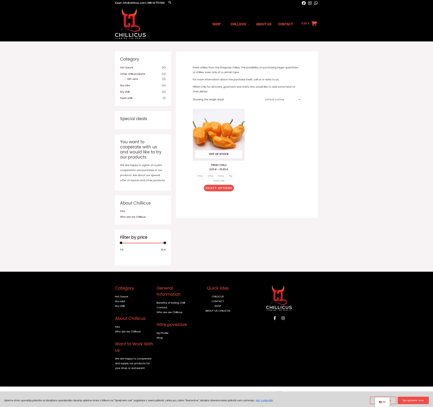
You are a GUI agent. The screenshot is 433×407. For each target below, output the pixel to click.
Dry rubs (125, 85)
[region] (216, 399)
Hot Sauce (126, 67)
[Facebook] (304, 3)
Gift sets (132, 79)
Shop (160, 338)
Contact (162, 307)
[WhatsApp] (316, 3)
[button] (170, 3)
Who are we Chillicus (133, 217)
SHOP (217, 306)
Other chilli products (132, 74)
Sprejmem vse (413, 400)
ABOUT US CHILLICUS (217, 310)
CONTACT (218, 301)
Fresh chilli (126, 98)
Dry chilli (125, 92)
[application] (222, 24)
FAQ (122, 211)
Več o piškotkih (264, 400)
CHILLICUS (218, 296)
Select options (219, 188)
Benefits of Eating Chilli (171, 302)
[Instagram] (310, 3)
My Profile (162, 333)
